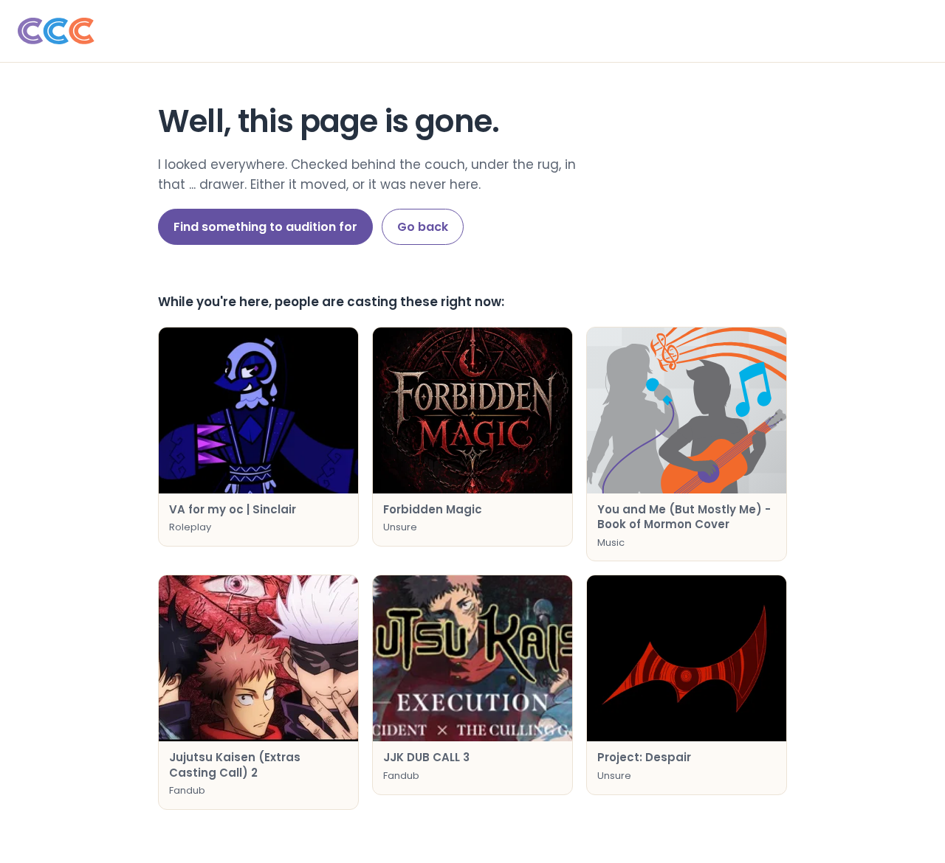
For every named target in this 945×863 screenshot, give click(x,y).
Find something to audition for (265, 226)
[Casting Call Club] (472, 31)
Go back (422, 226)
